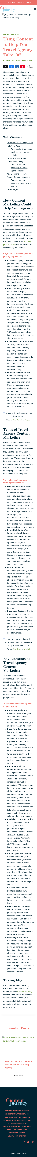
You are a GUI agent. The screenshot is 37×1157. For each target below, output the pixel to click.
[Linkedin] (33, 1142)
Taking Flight (12, 189)
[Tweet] (5, 66)
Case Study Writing (17, 1133)
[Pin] (22, 66)
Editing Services (9, 1120)
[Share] (11, 66)
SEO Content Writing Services (17, 1114)
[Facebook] (24, 1142)
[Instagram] (28, 1142)
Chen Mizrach (17, 420)
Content (21, 992)
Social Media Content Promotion (17, 1126)
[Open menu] (35, 9)
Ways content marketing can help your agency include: (21, 152)
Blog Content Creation (17, 1130)
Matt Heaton (17, 649)
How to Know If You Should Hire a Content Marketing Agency (18, 1064)
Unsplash (27, 420)
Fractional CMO (10, 1117)
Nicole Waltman (13, 60)
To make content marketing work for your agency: (21, 183)
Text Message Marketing (17, 1123)
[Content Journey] (7, 9)
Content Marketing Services (17, 1111)
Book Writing (24, 1117)
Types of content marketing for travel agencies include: (19, 167)
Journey (28, 992)
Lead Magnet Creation (17, 1136)
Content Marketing (11, 34)
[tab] (14, 1075)
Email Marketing (24, 1120)
